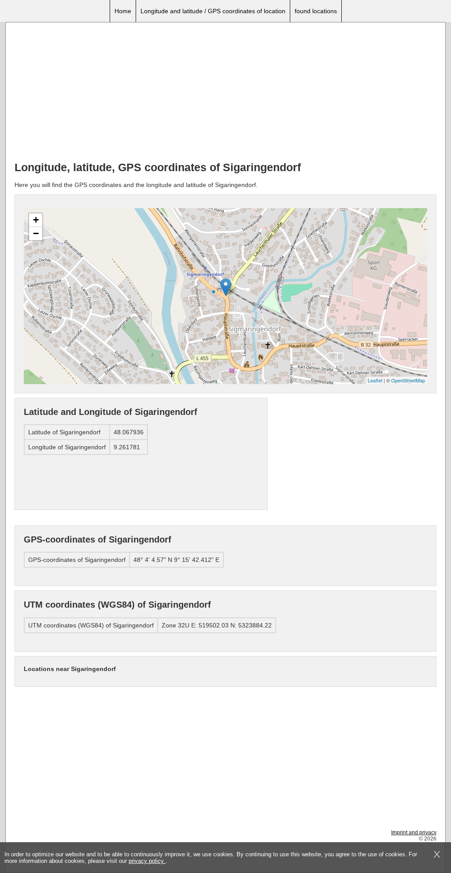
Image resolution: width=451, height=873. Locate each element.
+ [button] (36, 219)
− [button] (36, 233)
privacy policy (147, 861)
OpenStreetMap (408, 380)
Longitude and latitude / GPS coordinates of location (212, 11)
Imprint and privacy (413, 832)
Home (123, 11)
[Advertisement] (225, 92)
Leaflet (375, 380)
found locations (316, 11)
